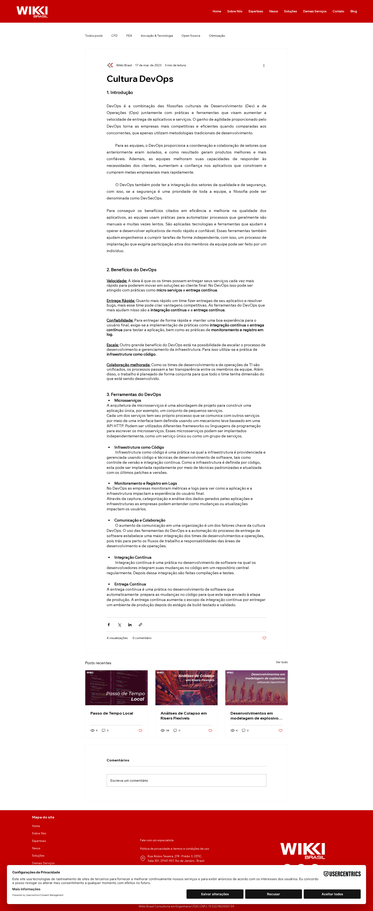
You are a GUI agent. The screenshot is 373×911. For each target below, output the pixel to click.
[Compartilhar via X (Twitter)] (119, 625)
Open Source (191, 36)
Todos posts (94, 36)
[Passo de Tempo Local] (116, 687)
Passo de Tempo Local (111, 713)
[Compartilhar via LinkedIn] (130, 625)
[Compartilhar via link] (140, 625)
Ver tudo (282, 662)
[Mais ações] (263, 65)
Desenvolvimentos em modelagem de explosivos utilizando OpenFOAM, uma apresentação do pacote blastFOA (256, 716)
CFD (114, 36)
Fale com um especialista (157, 840)
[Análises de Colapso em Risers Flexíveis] (186, 687)
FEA (129, 36)
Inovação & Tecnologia (157, 36)
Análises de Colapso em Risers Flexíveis (184, 716)
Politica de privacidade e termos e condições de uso (174, 848)
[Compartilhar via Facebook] (109, 625)
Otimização (217, 36)
